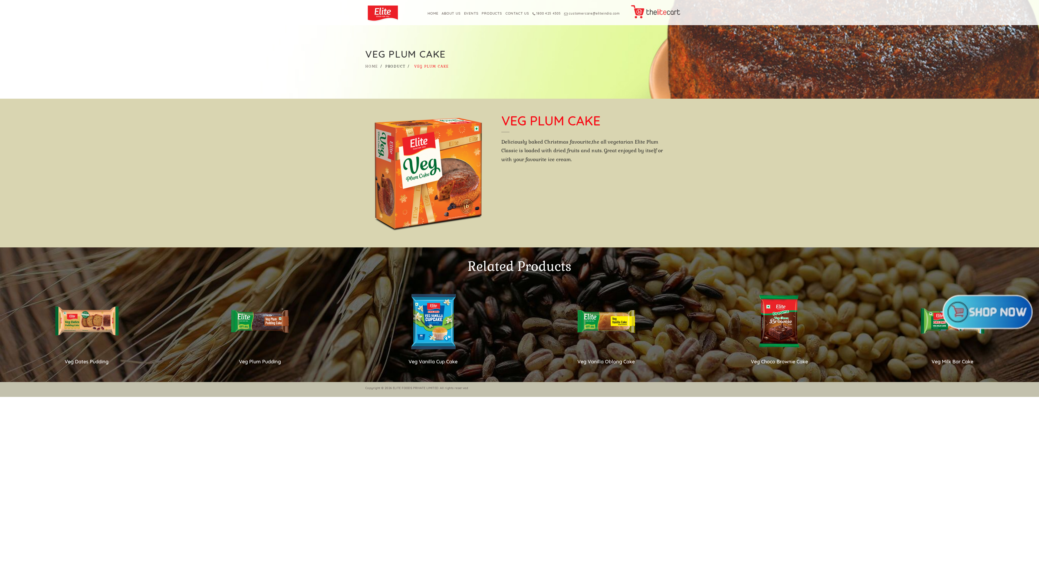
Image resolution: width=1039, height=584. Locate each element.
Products (492, 13)
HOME (371, 66)
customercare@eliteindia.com (594, 13)
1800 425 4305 (548, 13)
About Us (451, 13)
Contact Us (517, 13)
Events (471, 13)
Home (433, 13)
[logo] (387, 13)
